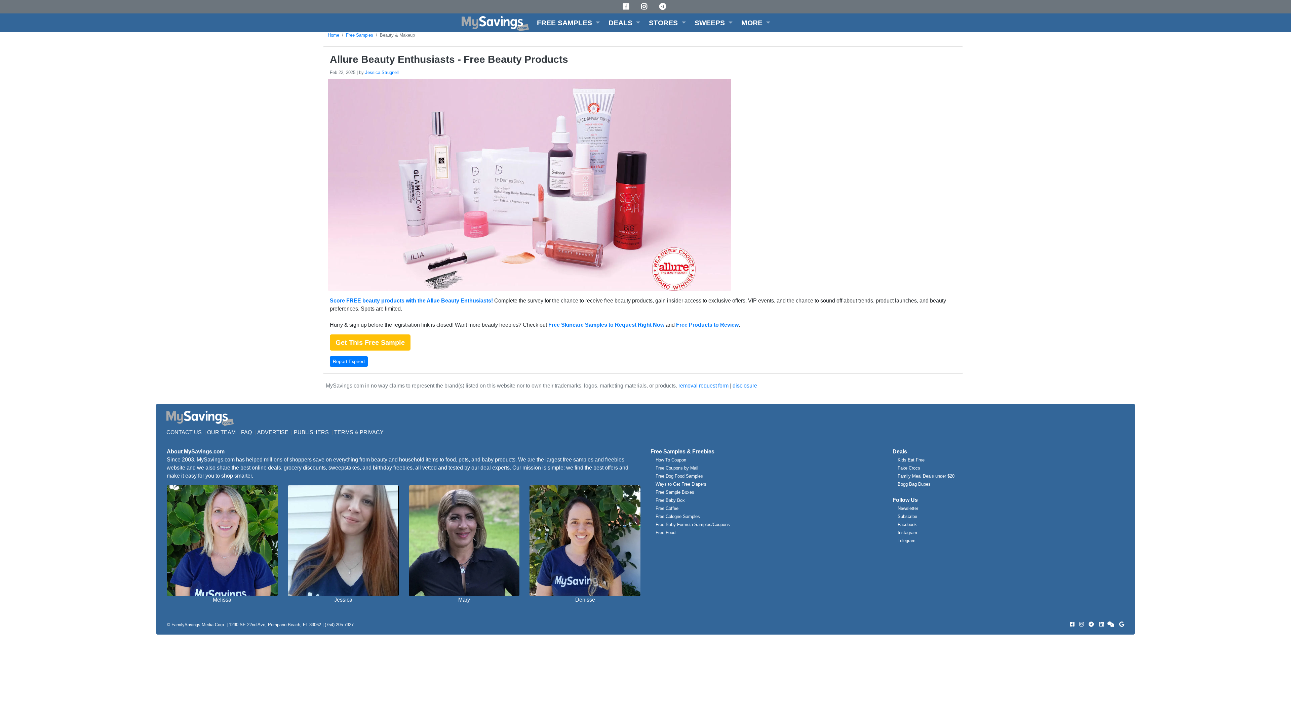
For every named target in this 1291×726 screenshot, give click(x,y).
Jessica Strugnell (382, 72)
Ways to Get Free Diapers (681, 484)
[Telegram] (663, 6)
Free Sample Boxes (675, 492)
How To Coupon (671, 459)
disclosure (745, 386)
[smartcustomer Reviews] (1111, 624)
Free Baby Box (670, 500)
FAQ (246, 432)
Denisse (585, 600)
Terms (343, 432)
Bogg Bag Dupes (914, 484)
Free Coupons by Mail (677, 468)
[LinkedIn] (1101, 624)
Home (333, 35)
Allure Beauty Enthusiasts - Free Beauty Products (449, 59)
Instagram (907, 532)
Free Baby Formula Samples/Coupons (693, 524)
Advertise (272, 432)
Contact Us (184, 432)
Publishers (311, 432)
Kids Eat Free (911, 459)
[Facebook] (627, 6)
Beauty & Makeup (397, 35)
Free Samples (359, 35)
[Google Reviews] (1120, 624)
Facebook (907, 524)
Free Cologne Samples (678, 516)
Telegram (906, 540)
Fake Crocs (909, 468)
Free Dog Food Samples (679, 476)
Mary (464, 600)
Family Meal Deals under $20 (926, 476)
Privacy (372, 432)
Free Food (665, 532)
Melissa (222, 600)
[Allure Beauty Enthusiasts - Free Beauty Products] (528, 186)
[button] (568, 23)
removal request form (703, 386)
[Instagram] (645, 6)
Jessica (343, 600)
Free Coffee (667, 508)
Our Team (221, 432)
